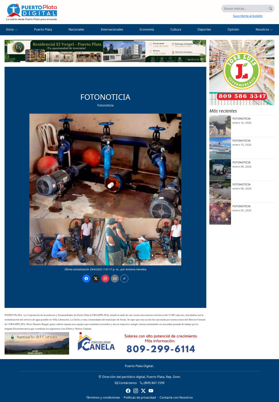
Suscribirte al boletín (248, 16)
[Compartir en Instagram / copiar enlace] (105, 278)
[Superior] (105, 51)
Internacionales (112, 29)
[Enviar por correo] (115, 278)
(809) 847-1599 (153, 383)
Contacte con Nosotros (176, 397)
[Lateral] (242, 72)
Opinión (233, 29)
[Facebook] (128, 391)
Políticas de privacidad (140, 397)
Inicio (10, 29)
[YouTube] (151, 391)
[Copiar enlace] (124, 278)
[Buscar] (270, 8)
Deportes (204, 29)
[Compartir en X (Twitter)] (96, 278)
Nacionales (76, 29)
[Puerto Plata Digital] (31, 12)
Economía (147, 29)
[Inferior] (105, 343)
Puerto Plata (43, 29)
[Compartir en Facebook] (86, 278)
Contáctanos (127, 383)
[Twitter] (143, 391)
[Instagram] (135, 391)
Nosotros (263, 29)
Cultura (175, 29)
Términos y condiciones (103, 397)
